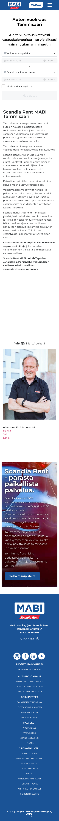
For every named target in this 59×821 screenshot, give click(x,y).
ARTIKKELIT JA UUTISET (29, 789)
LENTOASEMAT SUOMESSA (29, 707)
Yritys (29, 774)
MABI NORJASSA (29, 717)
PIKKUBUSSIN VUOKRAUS (29, 691)
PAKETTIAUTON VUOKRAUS (29, 686)
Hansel (29, 743)
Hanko (7, 430)
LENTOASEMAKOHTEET (29, 669)
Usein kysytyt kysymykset (29, 758)
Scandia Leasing (29, 738)
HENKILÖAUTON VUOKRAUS (29, 681)
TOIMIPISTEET (29, 697)
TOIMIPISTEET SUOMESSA (29, 702)
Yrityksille (29, 733)
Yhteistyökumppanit (29, 779)
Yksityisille (29, 728)
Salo (5, 434)
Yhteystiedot (29, 753)
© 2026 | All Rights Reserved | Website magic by (29, 811)
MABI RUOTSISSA (29, 712)
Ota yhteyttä (29, 638)
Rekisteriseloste (29, 794)
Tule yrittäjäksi (30, 784)
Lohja (6, 437)
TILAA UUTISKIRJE (29, 768)
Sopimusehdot (29, 763)
